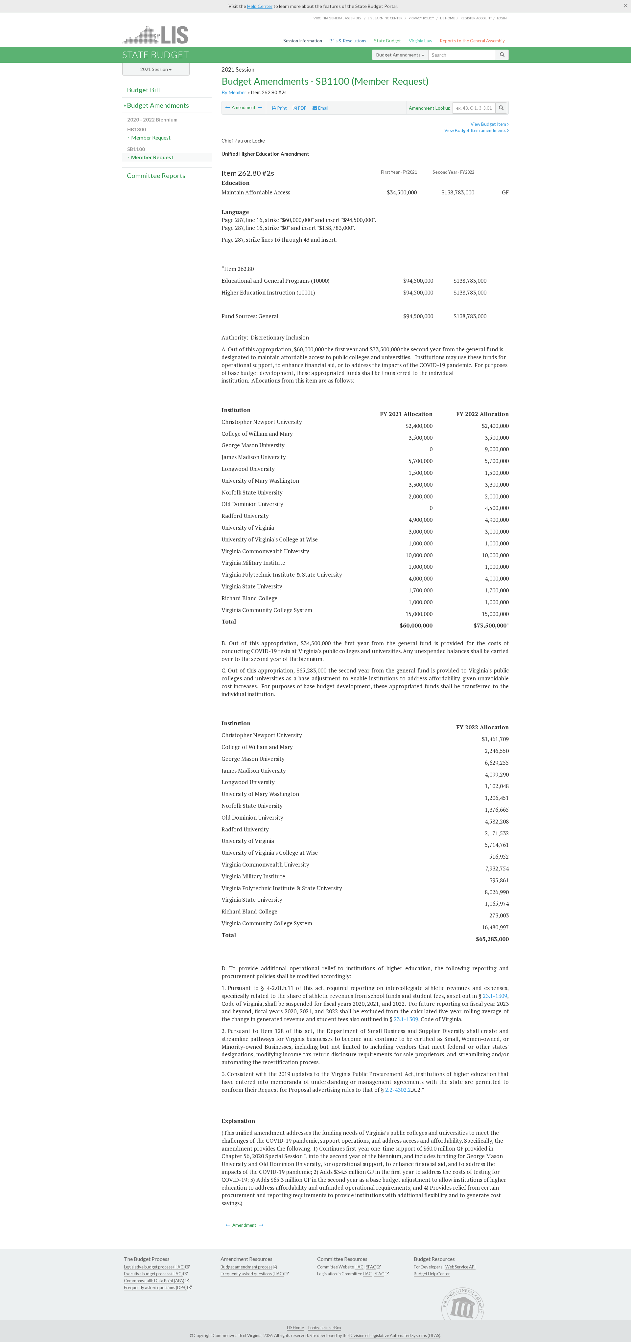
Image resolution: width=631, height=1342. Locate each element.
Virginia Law (420, 40)
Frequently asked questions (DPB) (155, 1287)
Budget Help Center (432, 1273)
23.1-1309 (495, 996)
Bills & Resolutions (348, 40)
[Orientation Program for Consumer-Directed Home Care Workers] (260, 107)
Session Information (302, 40)
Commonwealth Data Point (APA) (154, 1280)
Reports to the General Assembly (472, 40)
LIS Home (295, 1327)
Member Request (151, 137)
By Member (234, 92)
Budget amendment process (246, 1266)
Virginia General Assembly (338, 18)
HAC (359, 1266)
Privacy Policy (421, 18)
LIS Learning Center (385, 18)
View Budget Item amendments (475, 130)
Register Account (476, 18)
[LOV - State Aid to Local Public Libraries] (228, 107)
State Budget (387, 40)
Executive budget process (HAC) (153, 1273)
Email (322, 108)
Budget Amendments (399, 54)
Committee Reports (156, 175)
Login (502, 18)
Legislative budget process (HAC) (154, 1266)
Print (281, 108)
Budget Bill (143, 90)
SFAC (371, 1266)
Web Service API (460, 1266)
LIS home (447, 18)
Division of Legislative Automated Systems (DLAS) (394, 1335)
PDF (301, 108)
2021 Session (154, 69)
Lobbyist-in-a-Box (324, 1327)
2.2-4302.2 (398, 1089)
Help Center (259, 6)
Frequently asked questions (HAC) (252, 1273)
